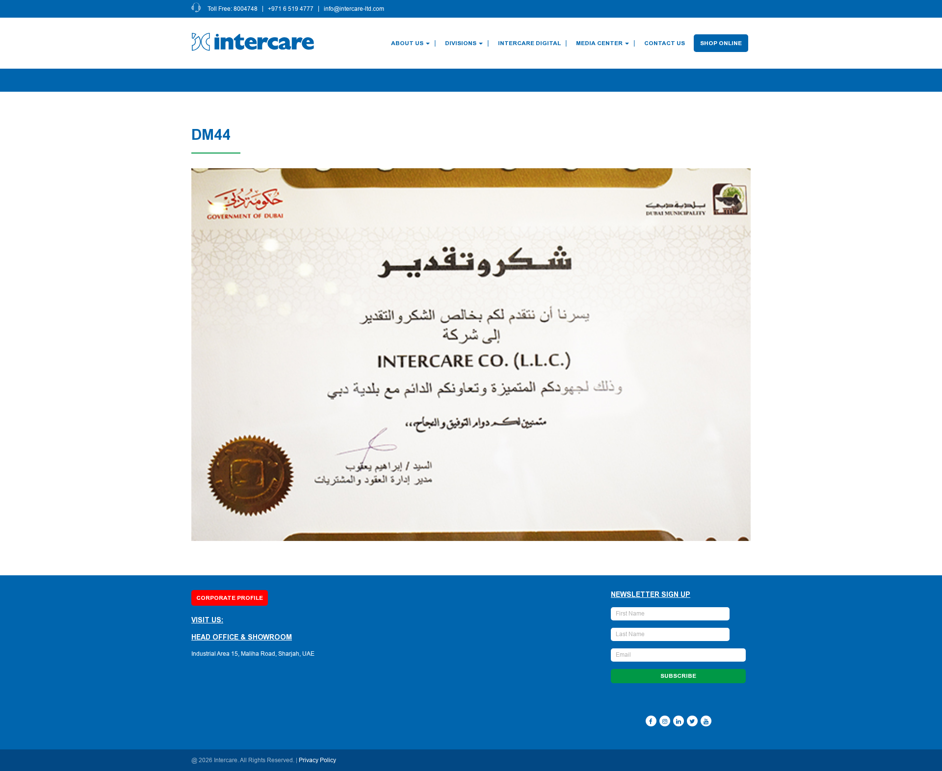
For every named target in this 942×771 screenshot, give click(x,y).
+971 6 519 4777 (291, 9)
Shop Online (721, 43)
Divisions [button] (460, 43)
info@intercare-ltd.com (354, 9)
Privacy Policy (317, 760)
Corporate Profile (229, 597)
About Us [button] (407, 43)
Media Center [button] (599, 43)
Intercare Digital (529, 43)
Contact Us (664, 43)
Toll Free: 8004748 (233, 9)
